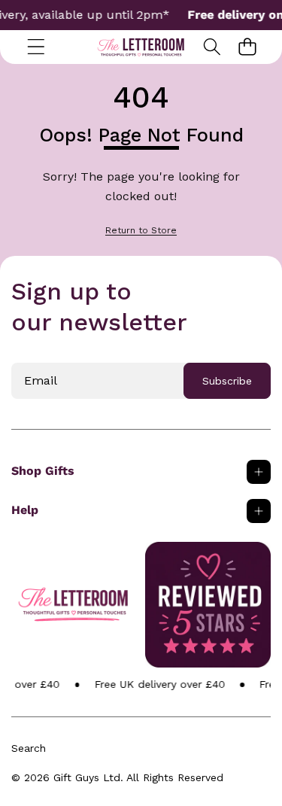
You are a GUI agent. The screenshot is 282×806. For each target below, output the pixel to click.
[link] (141, 231)
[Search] (212, 47)
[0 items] (247, 47)
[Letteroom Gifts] (141, 47)
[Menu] (36, 47)
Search (28, 748)
